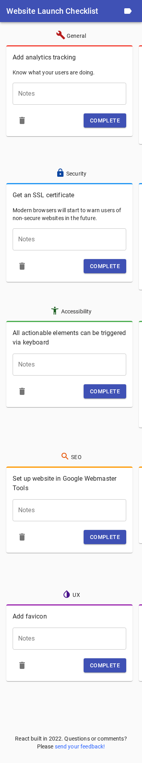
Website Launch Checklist (52, 11)
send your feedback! (80, 746)
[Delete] (22, 120)
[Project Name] (128, 11)
